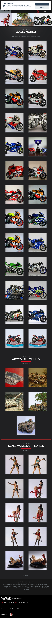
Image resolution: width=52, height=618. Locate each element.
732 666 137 (11, 602)
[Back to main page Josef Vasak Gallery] (6, 598)
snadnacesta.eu (5, 614)
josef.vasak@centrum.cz (45, 12)
